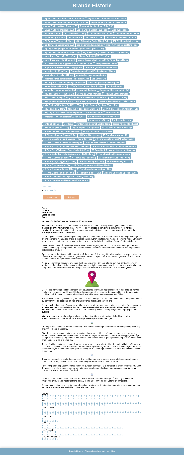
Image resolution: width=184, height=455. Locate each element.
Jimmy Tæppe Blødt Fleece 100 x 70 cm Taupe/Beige (103, 60)
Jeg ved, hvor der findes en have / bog (61, 52)
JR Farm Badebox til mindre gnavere (113, 154)
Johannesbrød (99, 79)
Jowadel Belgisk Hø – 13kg (56, 128)
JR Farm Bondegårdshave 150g (58, 169)
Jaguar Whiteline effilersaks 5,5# (58, 30)
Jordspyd (68, 124)
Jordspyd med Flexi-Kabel (125, 124)
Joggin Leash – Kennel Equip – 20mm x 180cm (93, 71)
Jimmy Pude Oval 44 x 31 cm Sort (59, 60)
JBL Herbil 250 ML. (94, 37)
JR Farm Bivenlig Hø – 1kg (119, 161)
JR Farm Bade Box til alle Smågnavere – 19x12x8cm (68, 154)
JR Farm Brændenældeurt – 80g (58, 173)
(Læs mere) (47, 186)
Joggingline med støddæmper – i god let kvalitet (66, 79)
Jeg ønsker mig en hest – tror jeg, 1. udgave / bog (106, 52)
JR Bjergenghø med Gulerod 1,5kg (59, 135)
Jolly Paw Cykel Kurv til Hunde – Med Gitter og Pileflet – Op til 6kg (96, 98)
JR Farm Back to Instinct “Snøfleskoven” (114, 139)
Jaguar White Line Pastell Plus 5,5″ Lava (106, 19)
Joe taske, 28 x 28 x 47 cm (55, 71)
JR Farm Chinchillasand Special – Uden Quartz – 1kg (68, 177)
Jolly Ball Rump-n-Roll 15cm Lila (58, 94)
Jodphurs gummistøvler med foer (101, 67)
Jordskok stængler (52, 124)
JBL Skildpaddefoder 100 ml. (126, 41)
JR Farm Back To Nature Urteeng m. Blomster (113, 150)
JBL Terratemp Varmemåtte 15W (58, 45)
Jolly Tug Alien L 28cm (54, 109)
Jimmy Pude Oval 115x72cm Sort (94, 56)
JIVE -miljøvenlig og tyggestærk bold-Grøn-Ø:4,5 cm (68, 64)
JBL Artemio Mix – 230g (75, 34)
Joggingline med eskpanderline (91, 75)
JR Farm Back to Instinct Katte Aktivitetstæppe (114, 146)
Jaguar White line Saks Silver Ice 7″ (60, 26)
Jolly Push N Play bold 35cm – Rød (101, 105)
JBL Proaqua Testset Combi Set (121, 37)
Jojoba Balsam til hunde (54, 86)
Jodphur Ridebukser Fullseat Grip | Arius (62, 67)
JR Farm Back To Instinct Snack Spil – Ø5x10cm (66, 150)
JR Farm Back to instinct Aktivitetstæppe (62, 143)
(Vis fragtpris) (50, 190)
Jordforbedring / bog (121, 120)
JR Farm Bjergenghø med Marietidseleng (92, 165)
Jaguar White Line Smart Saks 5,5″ (96, 26)
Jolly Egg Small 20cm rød (116, 94)
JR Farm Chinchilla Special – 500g (120, 173)
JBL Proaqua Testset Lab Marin (58, 41)
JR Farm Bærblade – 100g (89, 173)
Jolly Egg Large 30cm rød (89, 94)
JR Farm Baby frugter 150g (115, 135)
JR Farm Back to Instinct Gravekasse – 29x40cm (66, 146)
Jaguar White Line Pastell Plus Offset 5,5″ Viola (65, 22)
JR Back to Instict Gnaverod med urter (61, 131)
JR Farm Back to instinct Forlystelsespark (105, 143)
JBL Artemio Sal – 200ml (100, 34)
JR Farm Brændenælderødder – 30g (94, 169)
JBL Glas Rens (75, 37)
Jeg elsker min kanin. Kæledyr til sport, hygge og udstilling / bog (107, 45)
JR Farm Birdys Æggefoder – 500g (59, 161)
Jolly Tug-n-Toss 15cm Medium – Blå (120, 109)
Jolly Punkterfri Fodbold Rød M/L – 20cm (62, 105)
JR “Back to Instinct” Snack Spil (117, 128)
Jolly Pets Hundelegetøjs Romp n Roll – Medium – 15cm (69, 101)
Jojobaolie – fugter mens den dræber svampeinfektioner (70, 90)
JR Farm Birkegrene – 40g (91, 161)
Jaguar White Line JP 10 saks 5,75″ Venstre (63, 19)
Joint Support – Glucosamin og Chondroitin (64, 82)
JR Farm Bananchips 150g (56, 158)
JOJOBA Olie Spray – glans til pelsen (86, 86)
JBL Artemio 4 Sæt (52, 34)
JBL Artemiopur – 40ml (54, 37)
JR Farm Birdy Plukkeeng (84, 158)
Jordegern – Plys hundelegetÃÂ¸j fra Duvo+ (64, 117)
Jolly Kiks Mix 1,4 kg (53, 98)
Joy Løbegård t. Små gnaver (85, 128)
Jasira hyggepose (118, 30)
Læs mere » (52, 197)
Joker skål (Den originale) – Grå (114, 90)
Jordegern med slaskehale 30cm (103, 116)
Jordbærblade (112, 113)
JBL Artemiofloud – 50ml (127, 34)
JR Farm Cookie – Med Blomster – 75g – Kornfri (65, 180)
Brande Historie (92, 5)
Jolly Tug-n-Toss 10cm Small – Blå (84, 109)
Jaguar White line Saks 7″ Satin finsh (108, 22)
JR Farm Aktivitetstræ (89, 135)
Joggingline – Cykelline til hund (58, 75)
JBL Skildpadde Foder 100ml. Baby (93, 41)
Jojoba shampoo (115, 86)
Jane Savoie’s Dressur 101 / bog (92, 30)
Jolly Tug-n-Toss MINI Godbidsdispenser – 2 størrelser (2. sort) (73, 113)
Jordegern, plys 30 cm (98, 120)
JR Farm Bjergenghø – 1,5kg (56, 165)
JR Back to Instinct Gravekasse (97, 131)
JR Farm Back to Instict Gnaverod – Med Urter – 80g (67, 139)
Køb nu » (71, 197)
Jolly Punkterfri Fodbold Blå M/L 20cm (117, 101)
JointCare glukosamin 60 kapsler (103, 82)
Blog (87, 451)
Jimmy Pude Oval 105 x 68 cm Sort (59, 56)
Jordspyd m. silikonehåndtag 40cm (93, 124)
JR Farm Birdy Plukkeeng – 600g (114, 158)
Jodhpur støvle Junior (106, 64)
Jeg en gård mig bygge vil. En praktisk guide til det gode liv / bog (73, 49)
